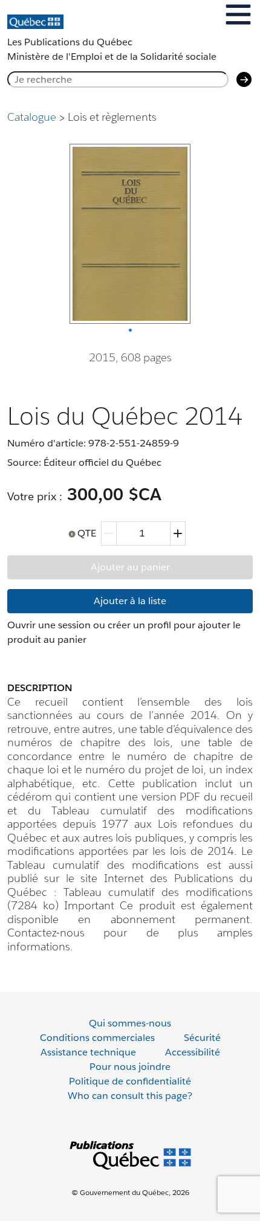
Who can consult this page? (130, 1095)
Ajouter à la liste (130, 600)
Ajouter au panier (130, 567)
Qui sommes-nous (130, 1023)
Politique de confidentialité (130, 1081)
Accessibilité (192, 1052)
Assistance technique (88, 1052)
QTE (86, 533)
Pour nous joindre (130, 1066)
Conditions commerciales (97, 1037)
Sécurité (202, 1037)
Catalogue (31, 117)
